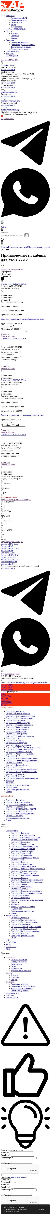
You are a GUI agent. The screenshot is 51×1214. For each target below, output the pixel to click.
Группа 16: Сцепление (15, 720)
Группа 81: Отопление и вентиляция (21, 769)
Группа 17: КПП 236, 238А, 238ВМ (21, 809)
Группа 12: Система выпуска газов (20, 716)
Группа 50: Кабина (14, 763)
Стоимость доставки (19, 991)
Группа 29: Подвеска (15, 740)
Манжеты (10, 783)
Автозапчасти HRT (19, 959)
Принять (42, 1209)
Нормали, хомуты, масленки (18, 785)
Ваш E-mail (5, 1155)
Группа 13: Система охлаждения (19, 718)
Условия (14, 975)
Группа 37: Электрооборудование (20, 754)
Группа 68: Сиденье (14, 767)
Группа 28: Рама (13, 738)
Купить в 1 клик (8, 336)
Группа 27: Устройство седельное (20, 736)
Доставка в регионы (19, 984)
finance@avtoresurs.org (10, 101)
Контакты (10, 53)
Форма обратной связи (10, 674)
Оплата (9, 973)
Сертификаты (17, 964)
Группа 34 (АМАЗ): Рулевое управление (23, 747)
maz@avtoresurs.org (9, 92)
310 (5, 107)
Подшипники (11, 787)
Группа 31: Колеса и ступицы (18, 745)
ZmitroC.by (21, 683)
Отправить (6, 1180)
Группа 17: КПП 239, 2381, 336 (19, 811)
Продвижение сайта (38, 683)
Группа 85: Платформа (15, 776)
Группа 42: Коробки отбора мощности (22, 760)
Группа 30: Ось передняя (16, 743)
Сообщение (6, 1163)
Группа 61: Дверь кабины (16, 765)
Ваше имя (5, 1152)
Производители (12, 51)
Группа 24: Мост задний (16, 731)
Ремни (8, 820)
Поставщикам (12, 56)
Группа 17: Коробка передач (18, 723)
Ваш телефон (7, 1158)
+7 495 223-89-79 (8, 83)
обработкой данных (19, 1177)
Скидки (14, 980)
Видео (13, 966)
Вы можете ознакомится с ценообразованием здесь (22, 319)
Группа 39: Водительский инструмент (22, 758)
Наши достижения (18, 962)
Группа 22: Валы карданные (18, 727)
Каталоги (10, 781)
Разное (9, 792)
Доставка (10, 982)
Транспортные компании (21, 988)
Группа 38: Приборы (14, 756)
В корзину (5, 334)
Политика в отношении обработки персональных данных (15, 1210)
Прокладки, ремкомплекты (17, 789)
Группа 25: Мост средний (16, 734)
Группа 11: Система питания (18, 714)
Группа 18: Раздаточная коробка (19, 725)
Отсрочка (15, 977)
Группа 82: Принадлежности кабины (21, 772)
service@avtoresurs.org (10, 110)
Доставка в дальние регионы (23, 986)
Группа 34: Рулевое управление (19, 749)
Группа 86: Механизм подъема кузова (22, 778)
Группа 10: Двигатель (15, 711)
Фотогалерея (16, 968)
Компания (10, 957)
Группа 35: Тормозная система (19, 752)
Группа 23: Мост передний (17, 729)
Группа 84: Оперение (15, 774)
